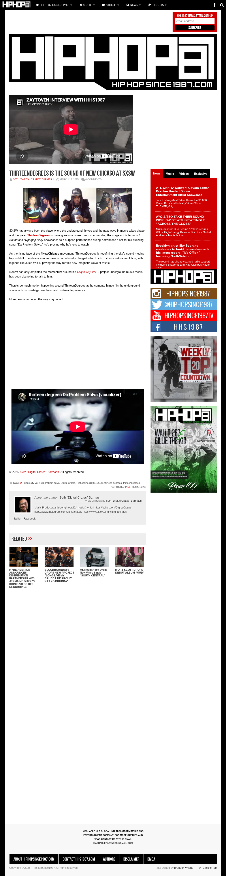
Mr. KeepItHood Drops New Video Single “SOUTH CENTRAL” (93, 572)
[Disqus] (77, 649)
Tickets (158, 5)
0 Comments (93, 179)
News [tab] (156, 173)
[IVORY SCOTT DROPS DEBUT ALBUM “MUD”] (130, 557)
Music (135, 487)
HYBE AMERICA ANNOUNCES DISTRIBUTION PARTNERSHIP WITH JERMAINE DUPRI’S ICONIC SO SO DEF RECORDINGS (22, 578)
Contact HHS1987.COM (79, 859)
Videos (111, 5)
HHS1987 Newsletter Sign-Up (195, 16)
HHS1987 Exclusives (54, 5)
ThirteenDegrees (38, 235)
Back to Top (210, 867)
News (142, 487)
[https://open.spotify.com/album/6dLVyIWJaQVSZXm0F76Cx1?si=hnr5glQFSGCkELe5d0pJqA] (99, 272)
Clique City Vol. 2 (88, 272)
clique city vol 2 (32, 483)
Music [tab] (170, 173)
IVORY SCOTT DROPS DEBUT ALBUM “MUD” (129, 571)
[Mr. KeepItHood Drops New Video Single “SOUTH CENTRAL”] (95, 557)
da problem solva (50, 483)
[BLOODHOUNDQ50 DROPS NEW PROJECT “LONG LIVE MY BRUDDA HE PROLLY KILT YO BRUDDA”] (60, 557)
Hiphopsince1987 (86, 483)
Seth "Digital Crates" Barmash (33, 179)
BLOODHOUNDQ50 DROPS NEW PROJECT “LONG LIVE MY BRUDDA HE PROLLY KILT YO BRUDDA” (59, 575)
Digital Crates (68, 483)
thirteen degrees (113, 483)
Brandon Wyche (183, 867)
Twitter (17, 518)
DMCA (151, 859)
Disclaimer (131, 859)
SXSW (99, 483)
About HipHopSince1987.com (34, 859)
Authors (109, 859)
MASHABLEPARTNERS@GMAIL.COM (113, 843)
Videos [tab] (184, 173)
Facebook (30, 518)
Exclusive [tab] (200, 173)
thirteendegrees (131, 483)
